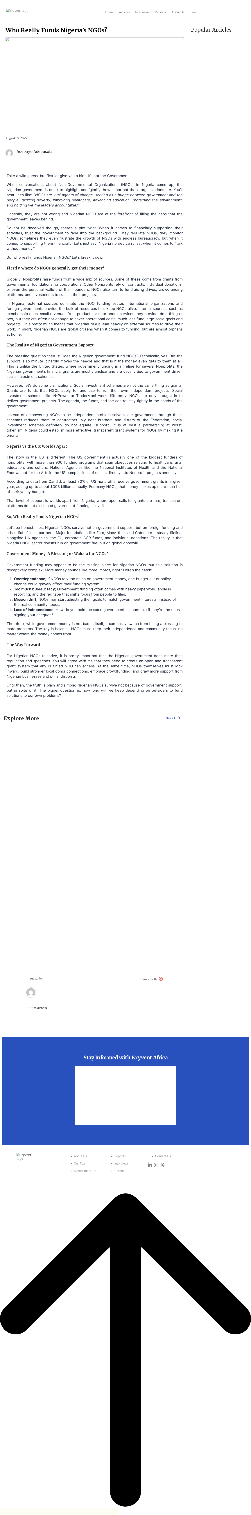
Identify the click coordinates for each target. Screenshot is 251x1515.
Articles (124, 12)
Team (194, 12)
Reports (160, 12)
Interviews (142, 12)
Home (109, 12)
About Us (177, 12)
